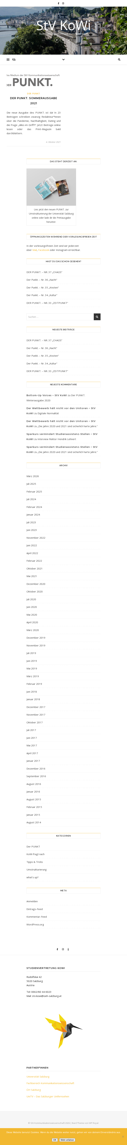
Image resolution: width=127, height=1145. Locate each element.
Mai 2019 (31, 668)
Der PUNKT (33, 93)
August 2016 (33, 784)
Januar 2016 (33, 791)
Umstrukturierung (36, 869)
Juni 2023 (31, 530)
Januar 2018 (33, 699)
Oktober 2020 (34, 591)
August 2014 (33, 822)
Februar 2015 (34, 807)
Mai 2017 (31, 745)
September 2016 (36, 776)
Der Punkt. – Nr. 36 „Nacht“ (41, 279)
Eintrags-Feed (34, 909)
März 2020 (32, 630)
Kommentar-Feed (36, 916)
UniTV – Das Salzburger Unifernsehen (47, 1096)
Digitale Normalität (48, 413)
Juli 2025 (31, 483)
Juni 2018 (31, 691)
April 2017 (32, 753)
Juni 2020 (31, 606)
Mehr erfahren (67, 1140)
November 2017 (35, 714)
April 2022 (32, 553)
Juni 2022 (31, 545)
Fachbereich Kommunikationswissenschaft (50, 1083)
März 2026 (32, 476)
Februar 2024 (34, 507)
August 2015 (33, 799)
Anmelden (32, 901)
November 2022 (35, 537)
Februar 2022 (34, 560)
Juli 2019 (31, 653)
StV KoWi (63, 25)
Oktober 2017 (34, 722)
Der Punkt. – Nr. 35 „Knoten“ (42, 287)
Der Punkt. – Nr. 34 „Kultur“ (41, 295)
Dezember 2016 (35, 768)
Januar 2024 (33, 514)
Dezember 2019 (35, 637)
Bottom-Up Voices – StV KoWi (46, 395)
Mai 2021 (31, 576)
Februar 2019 (34, 683)
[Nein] (123, 1136)
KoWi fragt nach (35, 854)
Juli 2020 (31, 599)
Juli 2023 (31, 522)
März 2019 (32, 676)
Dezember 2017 (35, 707)
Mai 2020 (31, 614)
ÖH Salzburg (33, 1089)
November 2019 (35, 645)
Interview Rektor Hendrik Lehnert (57, 439)
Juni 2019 (31, 660)
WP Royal (93, 1123)
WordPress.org (35, 924)
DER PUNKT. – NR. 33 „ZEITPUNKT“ (47, 302)
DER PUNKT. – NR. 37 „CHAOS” (44, 272)
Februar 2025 (34, 491)
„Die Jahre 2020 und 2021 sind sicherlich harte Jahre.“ (68, 426)
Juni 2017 (31, 737)
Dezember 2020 (35, 583)
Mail (34, 250)
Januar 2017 (33, 760)
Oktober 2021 (34, 568)
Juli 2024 (31, 499)
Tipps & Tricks (34, 862)
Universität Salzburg (37, 1076)
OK (54, 1140)
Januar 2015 (33, 814)
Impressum (63, 1135)
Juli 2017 (31, 730)
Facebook (43, 250)
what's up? (32, 877)
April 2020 (32, 622)
